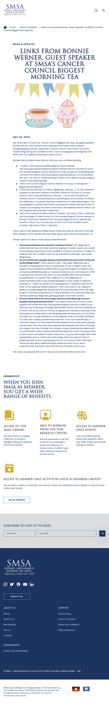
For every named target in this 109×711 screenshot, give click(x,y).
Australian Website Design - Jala (66, 671)
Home (12, 27)
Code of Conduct (67, 619)
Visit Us (7, 630)
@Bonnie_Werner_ (64, 189)
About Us (9, 608)
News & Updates (28, 27)
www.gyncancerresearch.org (39, 168)
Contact (8, 635)
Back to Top (17, 596)
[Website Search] (96, 10)
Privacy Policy (64, 613)
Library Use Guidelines (68, 624)
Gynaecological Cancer (25, 148)
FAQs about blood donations (60, 174)
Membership (10, 624)
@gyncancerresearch (31, 186)
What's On (9, 619)
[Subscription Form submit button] (102, 533)
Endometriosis (39, 180)
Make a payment (66, 630)
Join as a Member (16, 500)
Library (7, 613)
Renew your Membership (16, 650)
